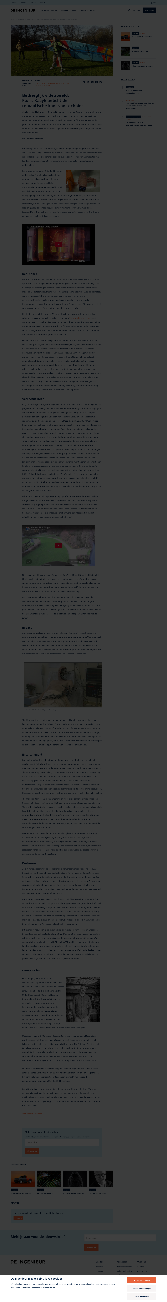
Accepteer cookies (142, 1280)
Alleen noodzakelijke (141, 1288)
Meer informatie (142, 1296)
